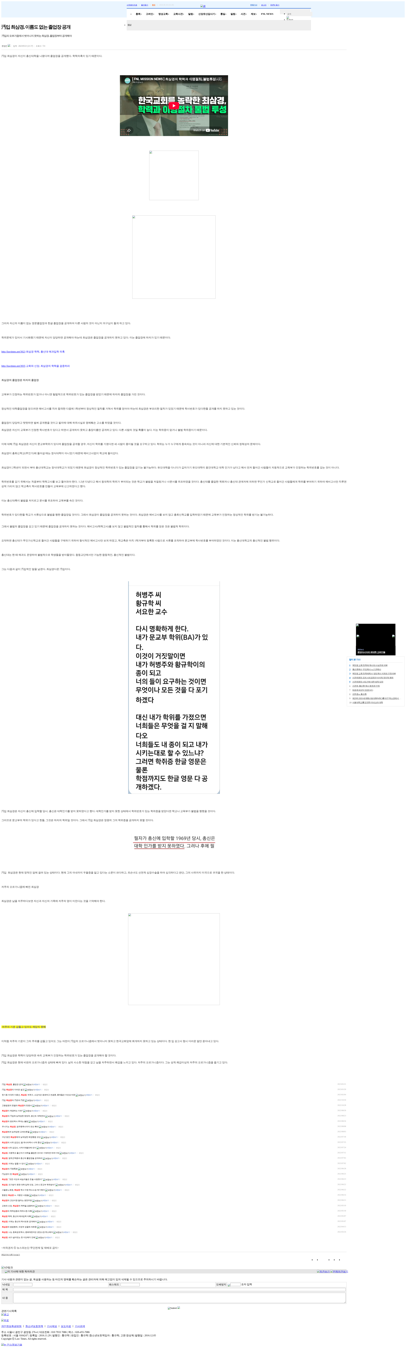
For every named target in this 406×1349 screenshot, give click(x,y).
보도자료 (66, 1326)
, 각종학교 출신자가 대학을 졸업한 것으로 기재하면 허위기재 (30, 1153)
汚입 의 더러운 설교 (13, 1090)
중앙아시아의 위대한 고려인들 (371, 652)
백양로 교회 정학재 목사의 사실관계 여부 (370, 665)
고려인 (149, 14)
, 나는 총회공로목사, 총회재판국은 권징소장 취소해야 (27, 1232)
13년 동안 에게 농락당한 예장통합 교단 (21, 1137)
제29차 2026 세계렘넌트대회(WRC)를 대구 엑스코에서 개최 (377, 698)
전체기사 (253, 5)
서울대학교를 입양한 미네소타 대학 (367, 702)
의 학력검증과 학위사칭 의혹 (17, 1211)
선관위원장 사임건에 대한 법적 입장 (367, 682)
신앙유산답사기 (206, 14)
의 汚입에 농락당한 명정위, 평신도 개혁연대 (23, 1116)
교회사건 (178, 14)
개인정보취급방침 (11, 1326)
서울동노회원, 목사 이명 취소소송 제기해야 (23, 1190)
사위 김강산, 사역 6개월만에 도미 (19, 1148)
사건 (243, 14)
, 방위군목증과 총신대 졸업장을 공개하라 (22, 1158)
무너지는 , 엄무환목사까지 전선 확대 (20, 1127)
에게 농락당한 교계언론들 (16, 1132)
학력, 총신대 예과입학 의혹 (16, 1216)
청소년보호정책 (34, 1326)
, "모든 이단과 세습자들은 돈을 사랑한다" (22, 1179)
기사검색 (80, 1326)
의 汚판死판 (10, 1169)
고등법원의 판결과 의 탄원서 (17, 1105)
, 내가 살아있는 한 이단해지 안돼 (19, 1237)
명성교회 (163, 14)
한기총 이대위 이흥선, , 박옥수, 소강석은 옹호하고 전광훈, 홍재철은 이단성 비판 (39, 1095)
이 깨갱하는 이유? (12, 1111)
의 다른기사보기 (10, 1255)
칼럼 (190, 14)
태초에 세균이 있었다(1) (362, 690)
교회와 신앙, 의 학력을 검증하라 (18, 1206)
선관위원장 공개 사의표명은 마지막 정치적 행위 (372, 677)
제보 (253, 14)
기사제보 (52, 1326)
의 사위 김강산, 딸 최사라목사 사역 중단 (22, 1142)
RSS (153, 5)
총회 (138, 14)
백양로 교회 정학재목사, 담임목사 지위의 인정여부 (374, 673)
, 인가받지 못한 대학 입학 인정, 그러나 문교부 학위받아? (29, 1185)
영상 (129, 25)
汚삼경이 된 (10, 1174)
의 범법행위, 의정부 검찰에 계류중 (19, 1227)
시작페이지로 (132, 5)
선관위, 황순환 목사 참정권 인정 (366, 686)
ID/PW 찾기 (274, 5)
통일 (222, 14)
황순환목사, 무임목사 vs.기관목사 (366, 669)
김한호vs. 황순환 (359, 694)
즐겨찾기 (144, 5)
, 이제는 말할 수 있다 (14, 1163)
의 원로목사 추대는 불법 (15, 1121)
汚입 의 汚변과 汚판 (13, 1100)
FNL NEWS (267, 14)
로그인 (263, 5)
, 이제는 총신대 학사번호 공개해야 (19, 1221)
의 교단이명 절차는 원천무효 (17, 1200)
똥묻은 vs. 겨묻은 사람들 (15, 1195)
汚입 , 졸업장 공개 (12, 1084)
